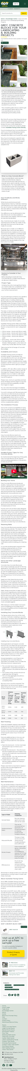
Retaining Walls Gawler (9, 1035)
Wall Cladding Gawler (8, 1048)
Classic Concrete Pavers (9, 1026)
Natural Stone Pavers (8, 1030)
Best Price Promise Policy (9, 1015)
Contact (4, 1019)
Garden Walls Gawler (8, 1038)
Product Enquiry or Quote (13, 953)
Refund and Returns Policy (10, 1022)
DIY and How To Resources (19, 985)
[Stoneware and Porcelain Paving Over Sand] (5, 973)
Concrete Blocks (8, 985)
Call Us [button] (16, 4)
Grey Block (13, 930)
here (6, 349)
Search (24, 13)
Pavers (4, 1025)
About (4, 1012)
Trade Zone (5, 1009)
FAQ (3, 1017)
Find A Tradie (6, 1007)
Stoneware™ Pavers (8, 1031)
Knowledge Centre (11, 19)
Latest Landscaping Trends (10, 1039)
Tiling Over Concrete (8, 1036)
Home (3, 19)
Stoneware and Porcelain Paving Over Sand (16, 972)
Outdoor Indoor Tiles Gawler (10, 1044)
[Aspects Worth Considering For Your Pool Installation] (5, 964)
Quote (4, 1014)
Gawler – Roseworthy (14, 8)
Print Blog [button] (5, 42)
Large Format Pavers (8, 1028)
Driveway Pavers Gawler (9, 1043)
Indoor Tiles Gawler (7, 1049)
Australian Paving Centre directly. (16, 127)
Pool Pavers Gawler (8, 1046)
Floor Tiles (5, 1033)
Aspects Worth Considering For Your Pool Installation (17, 964)
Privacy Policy (6, 1020)
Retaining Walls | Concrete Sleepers (12, 989)
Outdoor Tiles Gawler (8, 1041)
